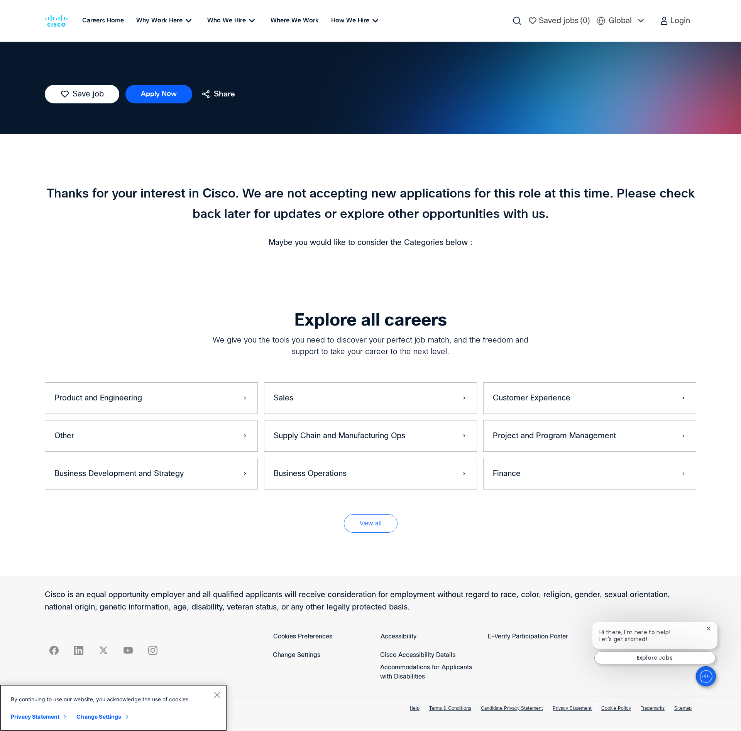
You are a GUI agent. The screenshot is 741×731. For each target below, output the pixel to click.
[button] (675, 21)
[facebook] (54, 650)
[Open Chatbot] (706, 676)
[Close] (217, 695)
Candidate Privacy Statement (512, 708)
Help (415, 708)
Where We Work (295, 20)
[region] (113, 708)
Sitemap (683, 708)
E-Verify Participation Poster (528, 636)
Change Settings (296, 655)
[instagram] (153, 650)
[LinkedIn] (78, 650)
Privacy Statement (572, 708)
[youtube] (128, 650)
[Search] (517, 20)
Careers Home (103, 20)
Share (224, 94)
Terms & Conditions (450, 708)
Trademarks (653, 708)
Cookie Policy (616, 708)
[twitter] (103, 650)
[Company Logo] (58, 20)
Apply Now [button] (159, 94)
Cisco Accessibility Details (417, 655)
